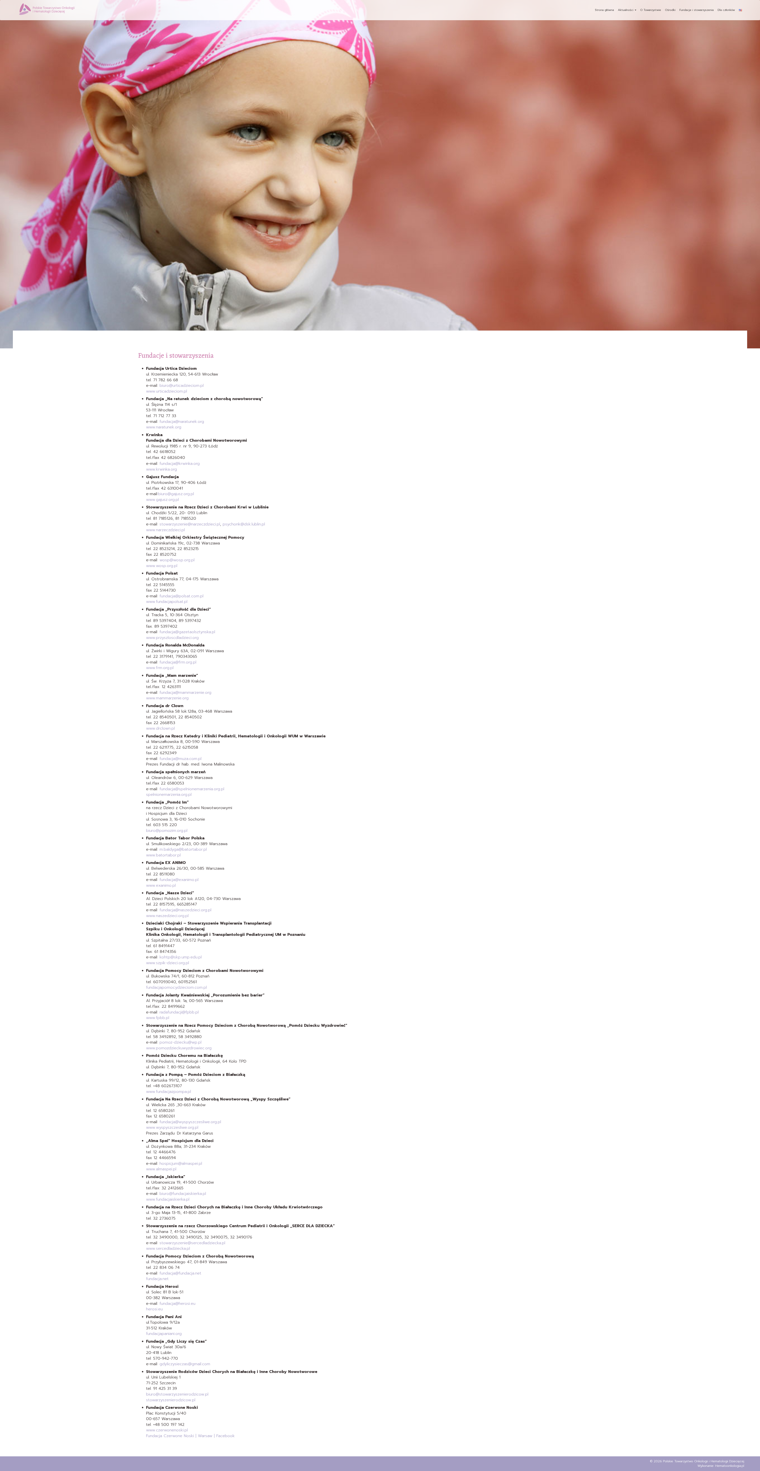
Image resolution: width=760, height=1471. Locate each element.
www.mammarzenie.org (167, 698)
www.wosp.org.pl (161, 566)
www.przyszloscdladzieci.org (172, 638)
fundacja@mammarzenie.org (185, 692)
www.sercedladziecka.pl (168, 1248)
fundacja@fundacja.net (180, 1273)
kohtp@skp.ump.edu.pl (181, 957)
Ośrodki (670, 10)
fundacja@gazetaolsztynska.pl (187, 632)
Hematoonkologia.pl (729, 1465)
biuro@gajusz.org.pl (176, 494)
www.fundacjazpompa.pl (168, 1091)
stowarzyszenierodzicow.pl (170, 1400)
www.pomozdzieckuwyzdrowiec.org (179, 1048)
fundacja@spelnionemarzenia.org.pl (192, 789)
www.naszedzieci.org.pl (167, 916)
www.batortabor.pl (163, 855)
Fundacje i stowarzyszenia (696, 10)
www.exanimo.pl (161, 885)
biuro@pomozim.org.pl (166, 830)
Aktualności (626, 10)
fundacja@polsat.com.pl (181, 596)
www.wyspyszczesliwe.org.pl (172, 1127)
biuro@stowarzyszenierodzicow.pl (177, 1394)
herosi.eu (154, 1309)
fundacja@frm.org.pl (178, 662)
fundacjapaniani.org (164, 1334)
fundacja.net (157, 1279)
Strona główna (604, 10)
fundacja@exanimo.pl (179, 880)
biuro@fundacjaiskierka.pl (183, 1193)
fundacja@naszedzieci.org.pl (185, 910)
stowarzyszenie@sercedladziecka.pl (192, 1243)
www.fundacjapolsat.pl (166, 601)
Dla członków (726, 10)
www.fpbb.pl (157, 1018)
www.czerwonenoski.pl (167, 1430)
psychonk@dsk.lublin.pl (244, 524)
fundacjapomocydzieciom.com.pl (176, 987)
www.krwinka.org (161, 469)
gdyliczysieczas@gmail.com (185, 1364)
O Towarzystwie (650, 10)
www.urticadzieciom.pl (166, 391)
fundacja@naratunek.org (182, 421)
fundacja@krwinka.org (180, 463)
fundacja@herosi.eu (177, 1303)
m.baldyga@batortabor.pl (183, 849)
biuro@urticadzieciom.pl (182, 385)
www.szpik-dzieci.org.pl (167, 963)
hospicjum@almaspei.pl (181, 1163)
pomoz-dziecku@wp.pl (179, 1042)
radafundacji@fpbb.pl (179, 1012)
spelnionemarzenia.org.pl (169, 794)
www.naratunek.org (163, 427)
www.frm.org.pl (160, 668)
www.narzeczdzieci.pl (165, 530)
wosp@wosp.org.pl (177, 560)
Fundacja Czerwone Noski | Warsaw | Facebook (190, 1436)
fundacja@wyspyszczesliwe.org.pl (190, 1122)
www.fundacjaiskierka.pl (167, 1199)
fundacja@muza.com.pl (180, 759)
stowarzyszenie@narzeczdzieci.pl (190, 524)
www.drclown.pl (160, 728)
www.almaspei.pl (161, 1169)
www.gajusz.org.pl (162, 499)
